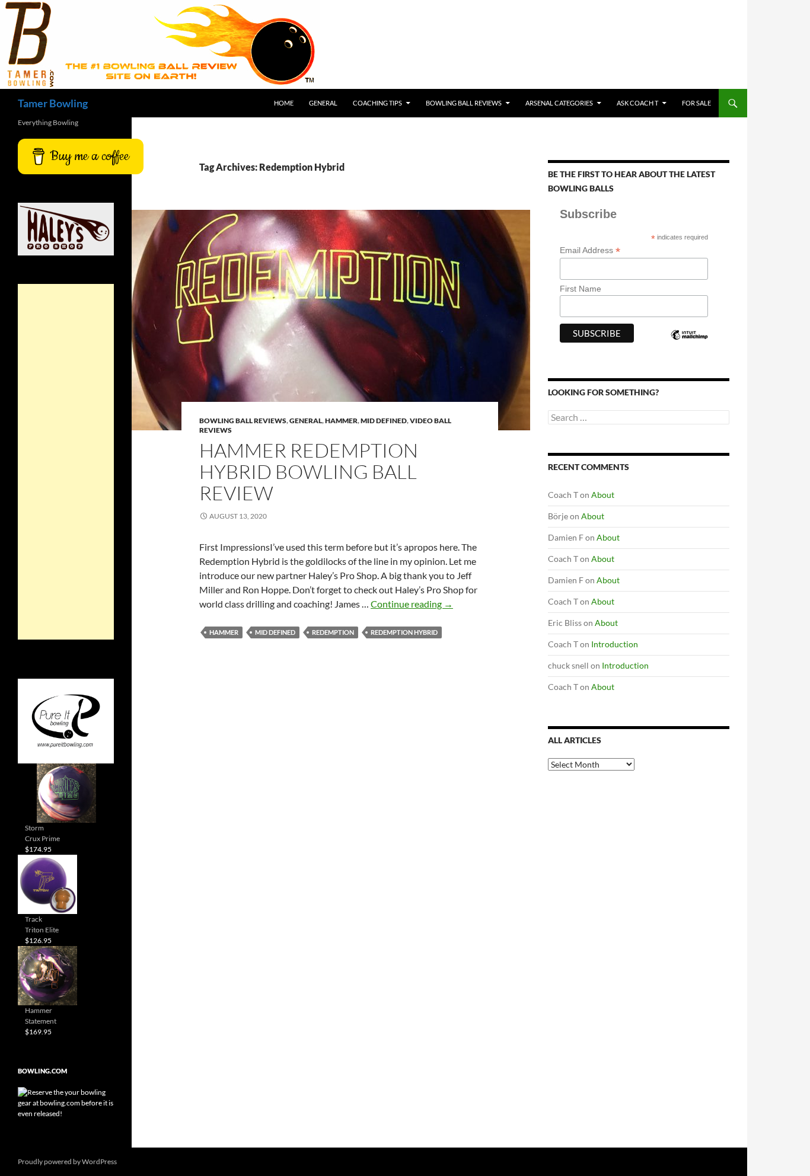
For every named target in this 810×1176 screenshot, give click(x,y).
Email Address (590, 250)
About (602, 495)
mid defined (275, 632)
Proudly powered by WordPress (67, 1161)
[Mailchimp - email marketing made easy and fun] (689, 345)
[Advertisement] (66, 462)
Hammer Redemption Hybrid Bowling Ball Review (308, 471)
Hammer (341, 420)
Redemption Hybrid (404, 632)
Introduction (614, 644)
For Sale (696, 103)
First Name (580, 288)
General (323, 103)
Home (284, 103)
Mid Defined (384, 420)
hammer (223, 632)
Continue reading (412, 603)
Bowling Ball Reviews (464, 103)
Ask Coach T (637, 103)
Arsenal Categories (559, 103)
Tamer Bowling (53, 103)
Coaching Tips (377, 103)
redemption (333, 632)
